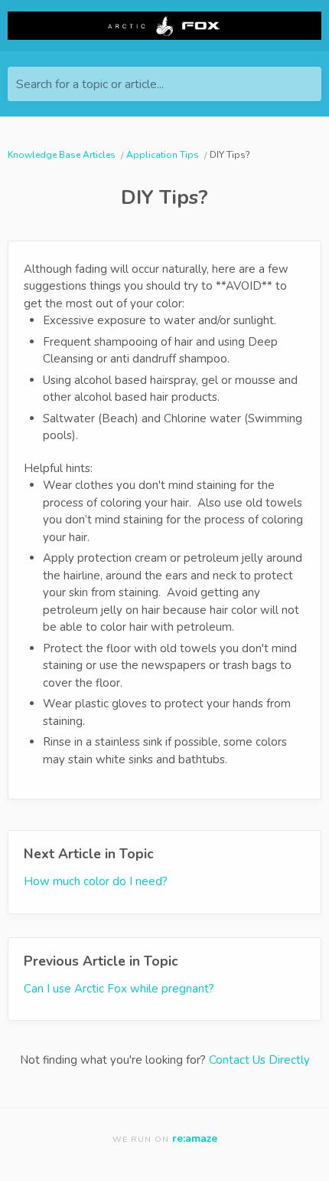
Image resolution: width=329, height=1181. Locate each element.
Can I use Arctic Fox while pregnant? (119, 988)
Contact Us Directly (259, 1060)
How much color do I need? (96, 881)
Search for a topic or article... (90, 84)
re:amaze (194, 1138)
